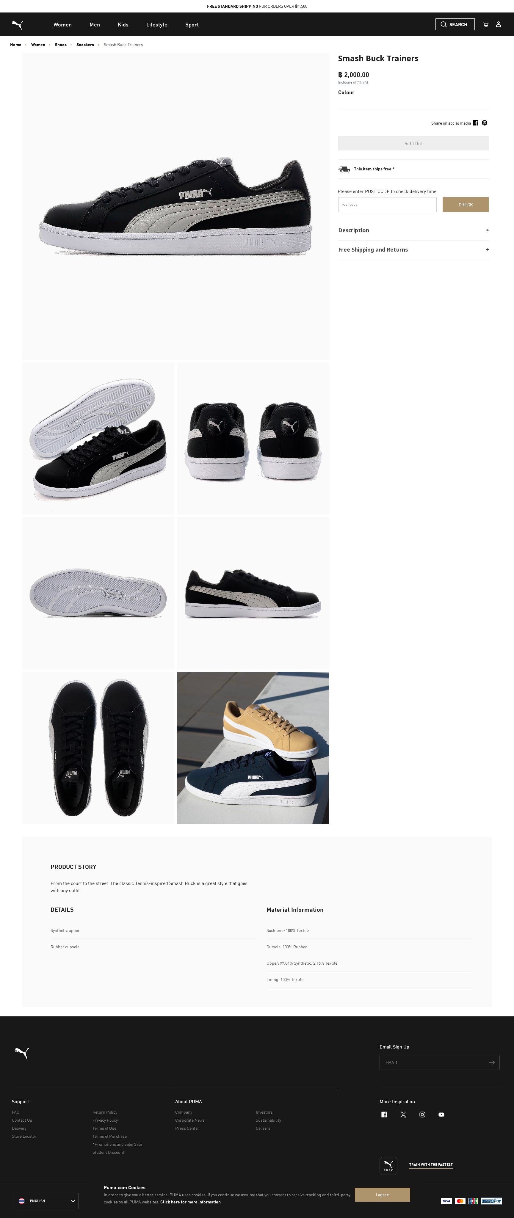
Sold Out (414, 143)
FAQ (15, 1112)
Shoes (61, 44)
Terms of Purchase (110, 1136)
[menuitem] (63, 24)
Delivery (19, 1128)
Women (38, 44)
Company (183, 1112)
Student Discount (108, 1152)
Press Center (187, 1128)
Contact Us (22, 1120)
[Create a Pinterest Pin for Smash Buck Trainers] (484, 122)
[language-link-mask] (45, 1201)
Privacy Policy (105, 1120)
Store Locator (24, 1136)
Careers (263, 1128)
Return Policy (105, 1112)
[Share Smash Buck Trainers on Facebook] (475, 122)
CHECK (466, 204)
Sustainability (268, 1120)
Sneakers (85, 44)
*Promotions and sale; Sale (117, 1144)
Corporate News (190, 1120)
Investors (264, 1112)
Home (15, 44)
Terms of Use (104, 1128)
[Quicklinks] (498, 24)
